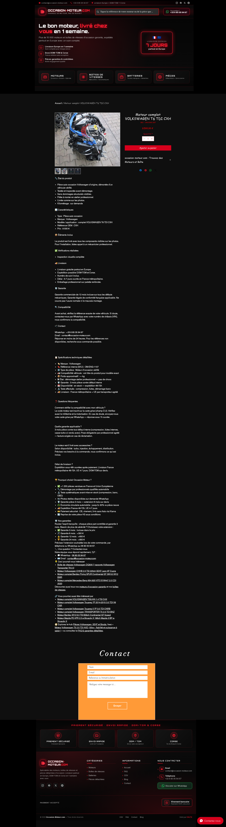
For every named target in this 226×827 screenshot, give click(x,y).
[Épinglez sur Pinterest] (145, 170)
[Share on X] (155, 170)
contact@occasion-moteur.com (81, 558)
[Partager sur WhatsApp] (150, 170)
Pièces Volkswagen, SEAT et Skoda (89, 624)
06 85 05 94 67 (79, 555)
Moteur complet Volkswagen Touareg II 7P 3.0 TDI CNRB (83, 608)
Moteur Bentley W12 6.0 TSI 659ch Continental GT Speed (84, 615)
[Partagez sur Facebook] (140, 170)
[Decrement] (144, 138)
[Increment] (152, 138)
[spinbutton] (148, 138)
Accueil (58, 103)
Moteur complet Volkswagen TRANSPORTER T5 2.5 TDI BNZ (86, 611)
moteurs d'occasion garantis (92, 586)
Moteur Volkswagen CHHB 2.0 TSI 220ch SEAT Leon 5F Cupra (86, 571)
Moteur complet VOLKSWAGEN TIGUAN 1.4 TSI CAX (82, 599)
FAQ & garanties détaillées (90, 630)
